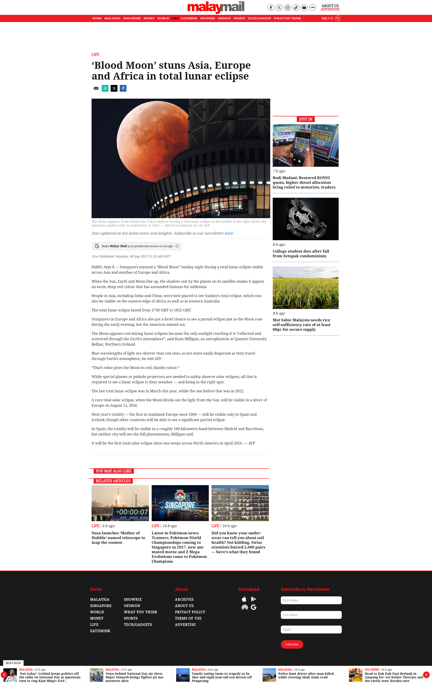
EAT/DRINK (189, 18)
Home (97, 18)
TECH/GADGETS (259, 18)
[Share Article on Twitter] (114, 90)
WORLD (163, 18)
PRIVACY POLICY (190, 612)
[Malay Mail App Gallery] (244, 610)
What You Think (287, 18)
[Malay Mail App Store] (244, 602)
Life (95, 54)
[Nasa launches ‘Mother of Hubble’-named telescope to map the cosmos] (120, 503)
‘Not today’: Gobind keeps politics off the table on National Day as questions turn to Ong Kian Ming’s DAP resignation (50, 677)
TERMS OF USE (188, 618)
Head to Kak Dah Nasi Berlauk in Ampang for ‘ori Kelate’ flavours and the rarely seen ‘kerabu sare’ (394, 677)
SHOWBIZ (207, 18)
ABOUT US (184, 606)
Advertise (330, 9)
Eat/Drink (100, 631)
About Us (330, 6)
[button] (177, 246)
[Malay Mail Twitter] (279, 8)
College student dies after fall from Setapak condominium (301, 253)
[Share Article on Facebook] (123, 90)
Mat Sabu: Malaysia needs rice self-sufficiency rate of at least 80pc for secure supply (302, 325)
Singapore (101, 606)
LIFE (175, 18)
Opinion (132, 606)
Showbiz (133, 599)
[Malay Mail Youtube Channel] (304, 8)
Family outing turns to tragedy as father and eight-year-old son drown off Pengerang (222, 677)
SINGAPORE (132, 18)
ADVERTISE (185, 625)
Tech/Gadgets (138, 625)
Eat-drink (372, 669)
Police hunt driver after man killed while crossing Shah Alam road (306, 675)
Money (97, 618)
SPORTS (239, 18)
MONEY (149, 18)
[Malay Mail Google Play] (253, 602)
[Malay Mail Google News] (253, 610)
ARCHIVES (184, 599)
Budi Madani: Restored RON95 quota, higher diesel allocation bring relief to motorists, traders (304, 182)
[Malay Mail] (216, 13)
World (97, 612)
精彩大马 (327, 18)
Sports (131, 618)
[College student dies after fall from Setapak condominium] (306, 219)
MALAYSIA (112, 18)
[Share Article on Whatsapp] (105, 90)
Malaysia (26, 669)
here (229, 233)
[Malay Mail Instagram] (287, 8)
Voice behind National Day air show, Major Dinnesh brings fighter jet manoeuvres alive (135, 677)
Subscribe (292, 644)
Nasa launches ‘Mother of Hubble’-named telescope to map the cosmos (118, 538)
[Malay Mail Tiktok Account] (296, 8)
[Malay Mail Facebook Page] (271, 8)
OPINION (224, 18)
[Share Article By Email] (96, 90)
